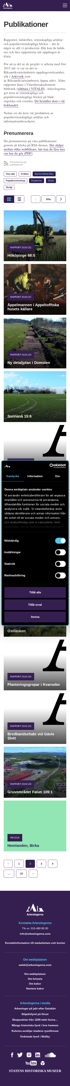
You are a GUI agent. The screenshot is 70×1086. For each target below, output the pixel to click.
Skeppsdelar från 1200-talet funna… (35, 1019)
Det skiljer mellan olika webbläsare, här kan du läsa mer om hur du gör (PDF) (34, 149)
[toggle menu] (65, 5)
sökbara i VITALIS (31, 88)
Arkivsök (18, 76)
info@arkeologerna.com (35, 933)
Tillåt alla (35, 592)
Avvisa (35, 616)
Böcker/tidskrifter (44, 174)
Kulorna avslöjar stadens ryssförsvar (35, 1031)
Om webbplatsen (35, 974)
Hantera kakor (35, 988)
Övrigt (9, 187)
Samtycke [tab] (12, 476)
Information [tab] (35, 476)
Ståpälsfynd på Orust (35, 1014)
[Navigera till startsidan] (35, 915)
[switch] (60, 552)
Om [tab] (57, 476)
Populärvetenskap (15, 180)
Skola (51, 180)
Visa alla (10, 174)
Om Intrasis (35, 978)
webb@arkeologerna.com (35, 965)
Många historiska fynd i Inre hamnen (35, 1025)
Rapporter (36, 180)
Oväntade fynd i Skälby (35, 1036)
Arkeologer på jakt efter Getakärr (35, 1008)
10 (21, 873)
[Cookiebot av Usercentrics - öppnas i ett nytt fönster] (50, 466)
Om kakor (35, 983)
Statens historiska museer (35, 1071)
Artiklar (25, 174)
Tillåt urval (35, 604)
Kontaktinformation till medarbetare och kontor (35, 943)
